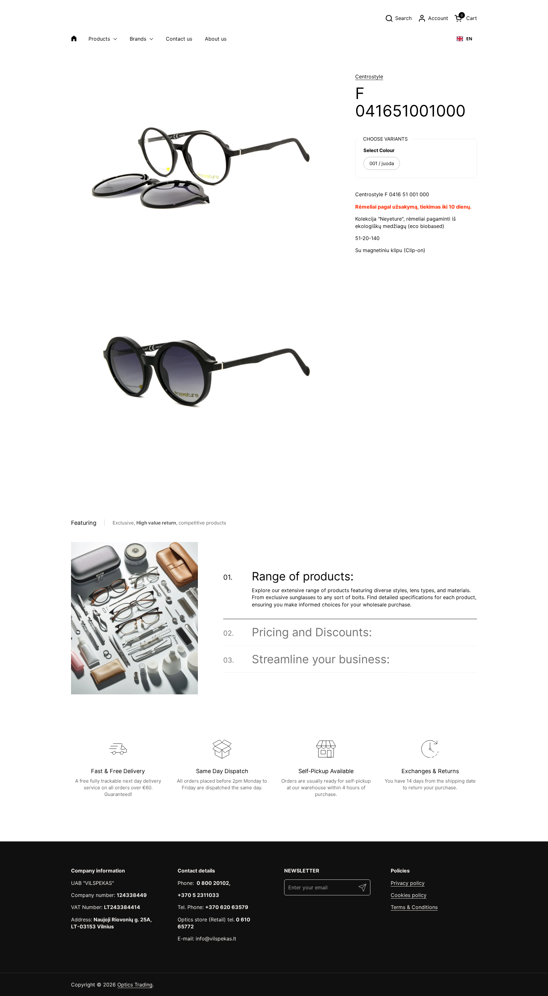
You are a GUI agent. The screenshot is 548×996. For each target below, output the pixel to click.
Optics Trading (135, 984)
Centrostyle (369, 76)
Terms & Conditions (414, 907)
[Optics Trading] (86, 18)
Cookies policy (409, 895)
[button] (398, 18)
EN (469, 39)
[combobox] (464, 38)
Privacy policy (408, 883)
